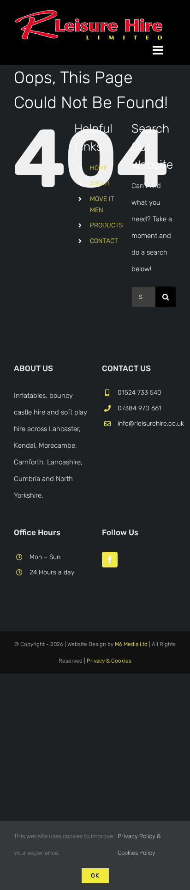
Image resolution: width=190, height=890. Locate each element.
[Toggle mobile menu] (164, 50)
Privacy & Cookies (109, 661)
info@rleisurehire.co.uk (147, 423)
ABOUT (100, 183)
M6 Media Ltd (131, 644)
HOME (98, 168)
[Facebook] (110, 559)
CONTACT (104, 241)
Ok (95, 875)
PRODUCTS (106, 225)
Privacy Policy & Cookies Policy (139, 844)
